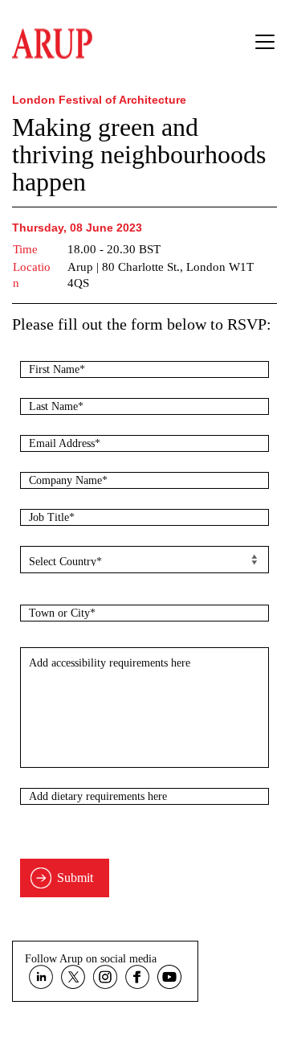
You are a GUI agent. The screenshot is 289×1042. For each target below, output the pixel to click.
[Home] (52, 40)
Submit (75, 877)
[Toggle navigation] (265, 42)
